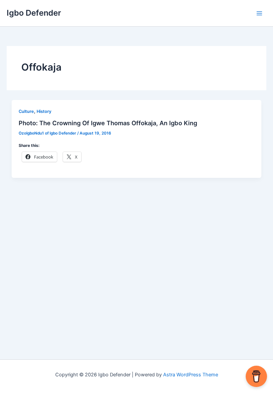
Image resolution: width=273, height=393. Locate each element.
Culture (26, 111)
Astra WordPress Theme (190, 375)
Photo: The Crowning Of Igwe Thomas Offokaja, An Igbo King (108, 123)
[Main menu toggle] (259, 13)
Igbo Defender (34, 13)
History (44, 111)
